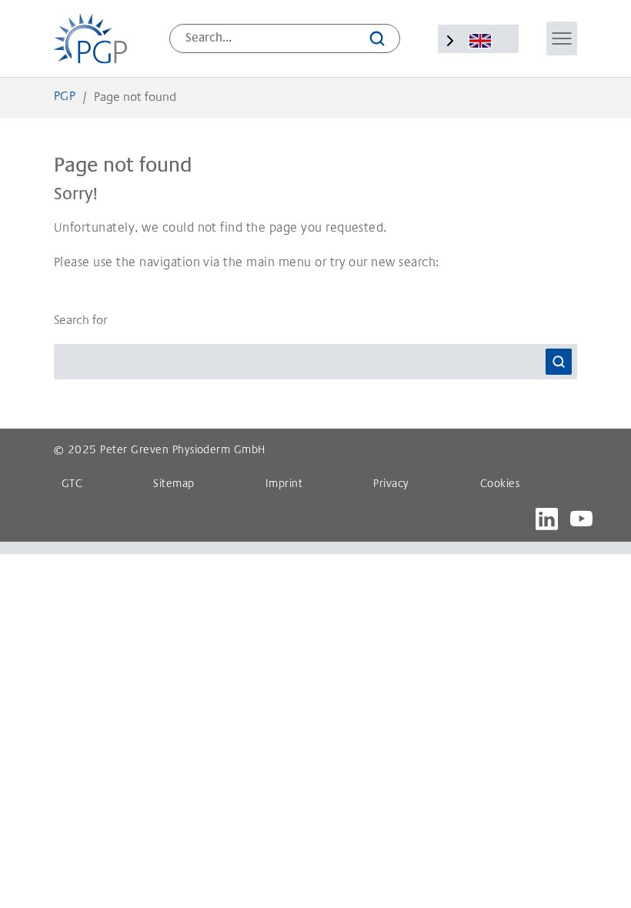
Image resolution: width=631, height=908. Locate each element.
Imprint (283, 484)
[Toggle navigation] (561, 38)
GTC (72, 484)
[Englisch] (479, 40)
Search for (80, 321)
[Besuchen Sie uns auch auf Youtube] (581, 519)
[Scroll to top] (597, 874)
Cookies (499, 484)
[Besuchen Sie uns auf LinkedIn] (547, 519)
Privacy (391, 484)
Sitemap (173, 484)
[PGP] (90, 38)
